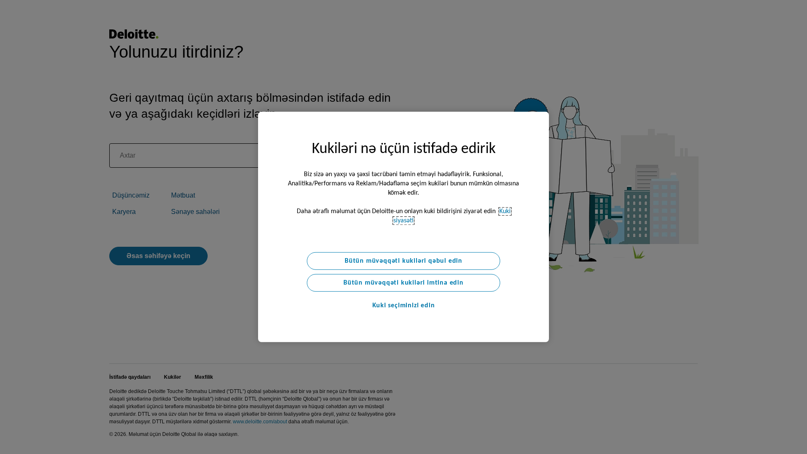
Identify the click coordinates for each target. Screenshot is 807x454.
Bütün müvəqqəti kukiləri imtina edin (403, 283)
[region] (403, 227)
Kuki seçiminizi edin (403, 305)
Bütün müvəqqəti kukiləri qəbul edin (403, 261)
